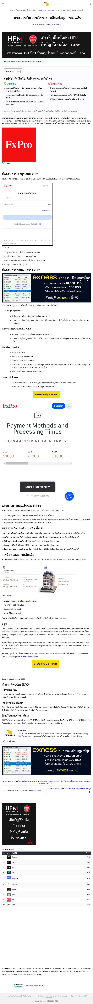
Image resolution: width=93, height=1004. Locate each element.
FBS (13, 894)
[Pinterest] (10, 741)
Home (12, 10)
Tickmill (14, 889)
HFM (13, 862)
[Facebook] (4, 741)
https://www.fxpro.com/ (30, 252)
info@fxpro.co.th (15, 609)
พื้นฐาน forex (63, 996)
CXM (13, 905)
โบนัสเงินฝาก (42, 10)
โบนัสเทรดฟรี (31, 10)
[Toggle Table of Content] (17, 72)
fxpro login (44, 781)
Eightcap (15, 884)
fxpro (38, 781)
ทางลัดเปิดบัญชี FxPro (46, 394)
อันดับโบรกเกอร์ (16, 996)
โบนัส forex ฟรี (28, 996)
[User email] (13, 741)
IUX (13, 872)
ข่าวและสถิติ (83, 996)
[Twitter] (7, 741)
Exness (14, 857)
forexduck (56, 24)
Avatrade (15, 878)
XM (13, 867)
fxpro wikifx (52, 781)
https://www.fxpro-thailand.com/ (24, 601)
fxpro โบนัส (49, 783)
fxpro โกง (42, 783)
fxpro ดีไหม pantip (72, 781)
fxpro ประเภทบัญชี (84, 781)
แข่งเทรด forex (53, 10)
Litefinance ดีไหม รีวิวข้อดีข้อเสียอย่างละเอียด (23, 790)
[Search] (90, 4)
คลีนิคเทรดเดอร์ (77, 10)
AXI (13, 900)
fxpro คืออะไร (61, 781)
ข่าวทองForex (66, 10)
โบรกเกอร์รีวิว (21, 10)
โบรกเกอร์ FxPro (23, 781)
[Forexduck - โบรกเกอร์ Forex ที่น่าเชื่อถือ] (46, 4)
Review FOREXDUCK (34, 985)
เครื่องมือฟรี (73, 996)
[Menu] (3, 4)
